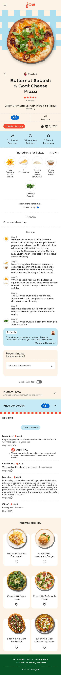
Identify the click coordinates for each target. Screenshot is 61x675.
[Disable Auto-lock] (39, 381)
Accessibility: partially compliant (31, 663)
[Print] (47, 126)
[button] (5, 5)
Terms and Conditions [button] (23, 659)
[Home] (30, 5)
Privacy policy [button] (41, 659)
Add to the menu (15, 126)
